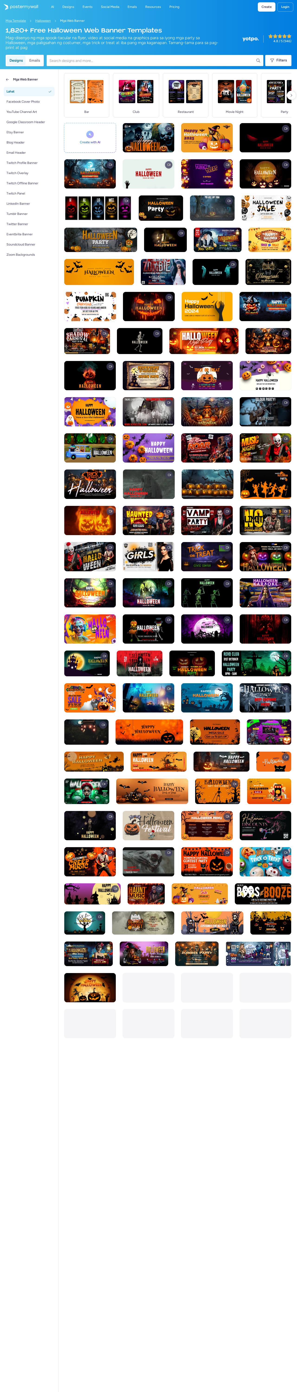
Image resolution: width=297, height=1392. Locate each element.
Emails (34, 60)
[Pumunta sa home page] (19, 7)
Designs (16, 60)
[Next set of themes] (291, 95)
